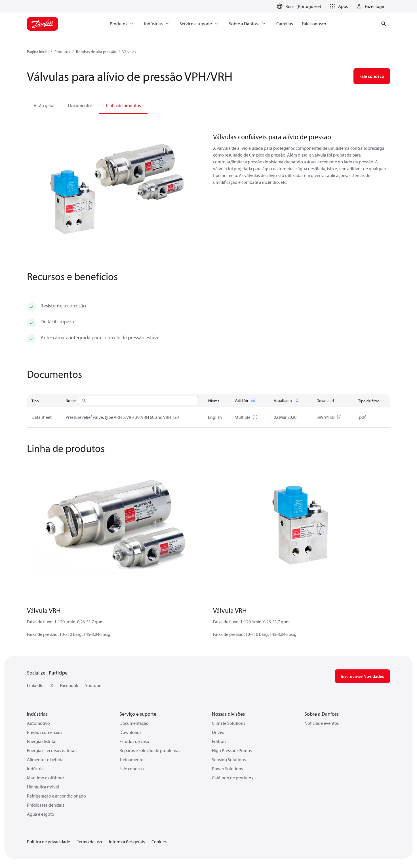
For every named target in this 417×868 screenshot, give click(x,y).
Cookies (159, 841)
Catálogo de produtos (232, 777)
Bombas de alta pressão (96, 51)
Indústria (35, 768)
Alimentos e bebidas (46, 759)
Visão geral (44, 105)
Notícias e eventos (321, 723)
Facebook (69, 685)
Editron (219, 741)
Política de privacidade (48, 841)
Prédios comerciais (44, 732)
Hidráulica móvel (43, 787)
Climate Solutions (228, 723)
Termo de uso (89, 841)
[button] (338, 6)
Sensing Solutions (229, 759)
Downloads (130, 732)
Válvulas (129, 51)
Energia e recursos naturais (52, 750)
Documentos (80, 105)
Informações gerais (127, 841)
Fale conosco (131, 768)
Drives (218, 732)
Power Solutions (227, 768)
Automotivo (38, 723)
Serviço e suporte (137, 714)
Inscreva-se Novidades (362, 676)
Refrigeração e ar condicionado (56, 796)
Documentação (134, 723)
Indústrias (37, 714)
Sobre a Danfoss (321, 714)
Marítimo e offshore (45, 777)
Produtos (62, 51)
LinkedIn (35, 685)
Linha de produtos (123, 105)
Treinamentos (132, 759)
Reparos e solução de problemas (149, 750)
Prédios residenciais (45, 805)
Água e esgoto (40, 814)
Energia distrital (41, 741)
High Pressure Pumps (232, 750)
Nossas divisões (228, 714)
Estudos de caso (134, 741)
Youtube (93, 685)
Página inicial (38, 51)
